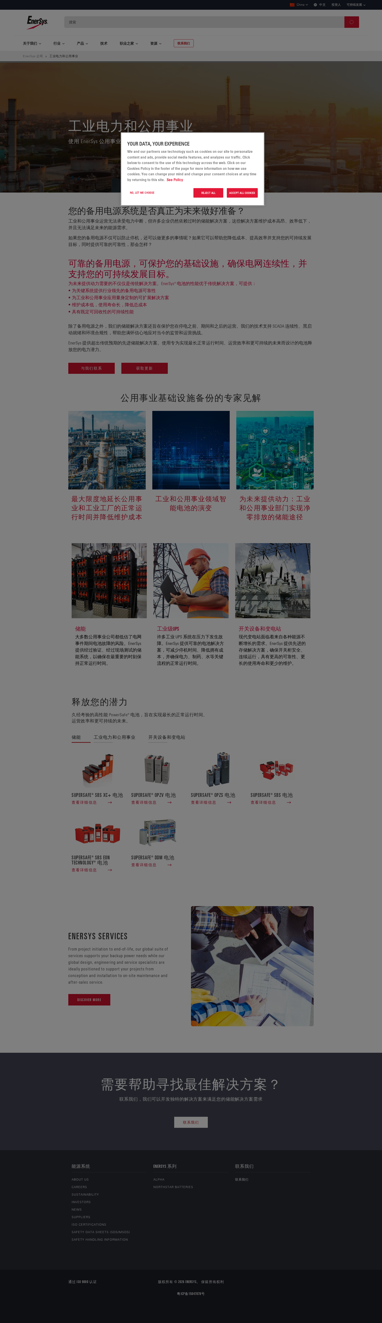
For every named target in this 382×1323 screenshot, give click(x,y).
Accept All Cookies (242, 193)
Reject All (208, 193)
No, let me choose (142, 192)
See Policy (175, 180)
